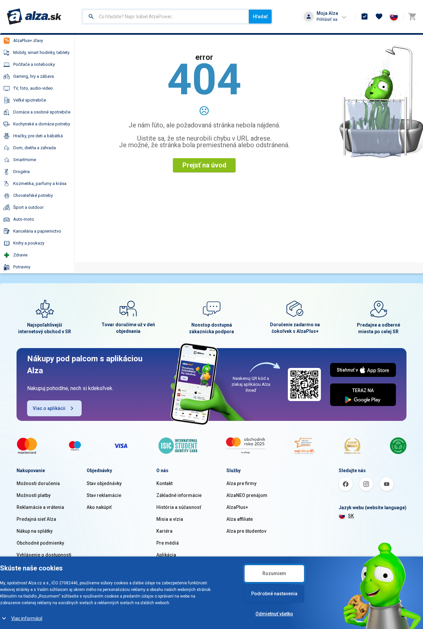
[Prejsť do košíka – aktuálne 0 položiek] (412, 17)
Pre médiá (167, 543)
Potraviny (21, 266)
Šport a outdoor (28, 207)
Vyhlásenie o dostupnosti (44, 555)
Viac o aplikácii (49, 408)
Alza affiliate (239, 519)
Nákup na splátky (35, 531)
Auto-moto (23, 219)
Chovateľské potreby (33, 195)
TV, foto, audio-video (33, 88)
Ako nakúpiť (99, 507)
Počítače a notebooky (34, 64)
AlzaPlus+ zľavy (28, 40)
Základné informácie (179, 495)
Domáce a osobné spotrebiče (41, 112)
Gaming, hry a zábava (33, 76)
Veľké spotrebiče (29, 100)
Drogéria (21, 171)
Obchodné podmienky (40, 543)
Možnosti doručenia (38, 483)
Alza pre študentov (246, 531)
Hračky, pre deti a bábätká (38, 135)
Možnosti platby (34, 495)
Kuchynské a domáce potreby (41, 123)
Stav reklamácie (104, 495)
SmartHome (24, 159)
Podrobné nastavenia (274, 593)
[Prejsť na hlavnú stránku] (34, 16)
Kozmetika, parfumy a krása (39, 183)
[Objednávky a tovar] (364, 17)
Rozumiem (274, 573)
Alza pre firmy (241, 483)
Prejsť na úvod (204, 165)
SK (351, 515)
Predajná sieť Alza (36, 519)
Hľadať (260, 16)
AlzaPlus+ (237, 507)
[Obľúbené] (379, 17)
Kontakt (164, 483)
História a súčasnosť (178, 507)
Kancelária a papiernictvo (37, 231)
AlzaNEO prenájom (246, 495)
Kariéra (164, 531)
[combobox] (166, 16)
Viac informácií (26, 618)
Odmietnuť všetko (274, 613)
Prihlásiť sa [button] (327, 19)
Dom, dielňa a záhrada (34, 147)
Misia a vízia (169, 519)
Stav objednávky (104, 483)
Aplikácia (166, 555)
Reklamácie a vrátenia (40, 507)
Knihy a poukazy (28, 243)
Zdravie (20, 254)
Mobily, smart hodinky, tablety (41, 52)
